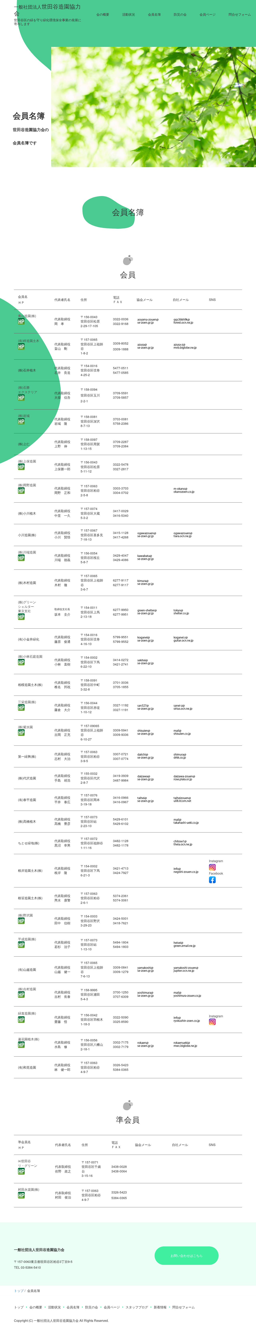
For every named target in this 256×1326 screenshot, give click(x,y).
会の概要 (102, 14)
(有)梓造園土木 (28, 340)
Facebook (216, 873)
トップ (19, 1290)
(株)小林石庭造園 (30, 656)
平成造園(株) (27, 939)
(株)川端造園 (27, 552)
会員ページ (208, 14)
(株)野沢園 (25, 915)
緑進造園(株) (27, 1013)
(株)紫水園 (25, 727)
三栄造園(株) (27, 702)
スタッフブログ (137, 1307)
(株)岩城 (24, 415)
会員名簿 (154, 14)
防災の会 (180, 14)
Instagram (216, 1016)
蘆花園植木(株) (28, 1039)
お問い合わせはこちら (187, 1255)
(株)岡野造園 (27, 485)
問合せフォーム (240, 14)
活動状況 (128, 14)
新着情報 (160, 1307)
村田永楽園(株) (28, 1189)
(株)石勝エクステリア (27, 389)
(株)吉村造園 (27, 989)
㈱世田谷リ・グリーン (27, 1163)
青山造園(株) (27, 316)
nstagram (216, 861)
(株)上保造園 (27, 461)
